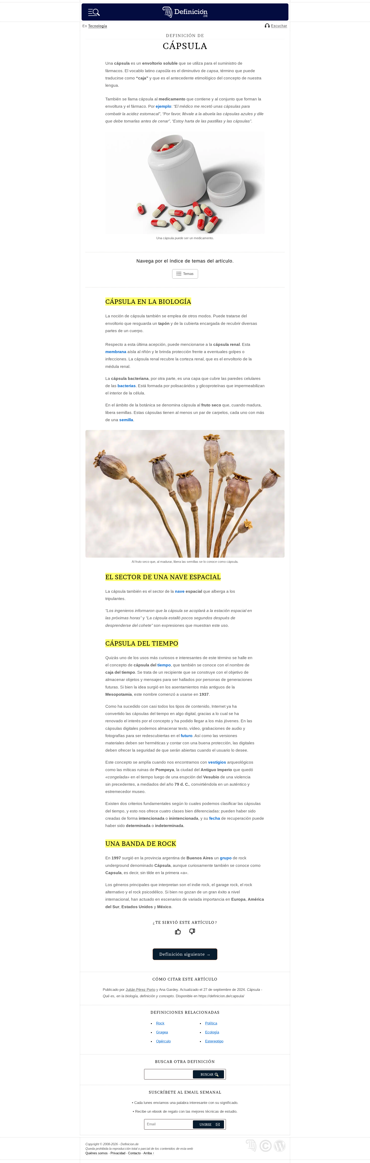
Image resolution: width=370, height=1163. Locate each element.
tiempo (164, 665)
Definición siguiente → (185, 954)
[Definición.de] (185, 12)
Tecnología (97, 26)
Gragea (162, 1032)
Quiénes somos (96, 1153)
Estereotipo (214, 1041)
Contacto (134, 1153)
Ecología (212, 1032)
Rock (160, 1023)
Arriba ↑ (148, 1153)
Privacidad (117, 1153)
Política (211, 1023)
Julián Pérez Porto (140, 990)
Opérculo (163, 1041)
